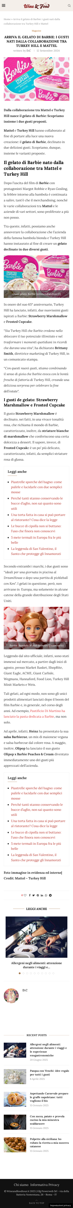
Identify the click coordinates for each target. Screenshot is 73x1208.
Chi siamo (21, 1185)
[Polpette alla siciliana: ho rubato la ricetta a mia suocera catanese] (15, 1144)
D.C (29, 50)
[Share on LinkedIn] (42, 895)
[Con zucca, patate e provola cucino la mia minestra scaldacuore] (15, 1122)
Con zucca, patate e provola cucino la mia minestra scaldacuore (47, 1120)
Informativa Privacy (44, 1185)
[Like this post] (25, 895)
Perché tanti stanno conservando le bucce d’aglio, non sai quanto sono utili (37, 503)
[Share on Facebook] (30, 895)
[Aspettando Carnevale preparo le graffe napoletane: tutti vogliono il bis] (15, 1099)
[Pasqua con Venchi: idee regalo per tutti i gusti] (15, 1076)
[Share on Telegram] (50, 895)
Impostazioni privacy (60, 1205)
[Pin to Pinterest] (38, 895)
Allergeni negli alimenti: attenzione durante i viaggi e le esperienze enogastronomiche (48, 1050)
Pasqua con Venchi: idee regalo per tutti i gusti (49, 1072)
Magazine (36, 31)
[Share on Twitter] (33, 895)
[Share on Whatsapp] (46, 895)
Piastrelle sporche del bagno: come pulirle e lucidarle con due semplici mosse (36, 487)
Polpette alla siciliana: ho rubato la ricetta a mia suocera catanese (49, 1142)
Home (7, 19)
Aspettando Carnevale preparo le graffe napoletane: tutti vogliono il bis (49, 1097)
